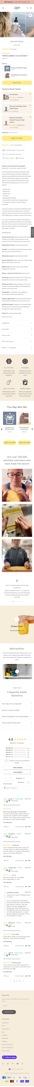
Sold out (17, 82)
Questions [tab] (19, 778)
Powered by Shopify (24, 1073)
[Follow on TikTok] (22, 1064)
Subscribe (9, 1012)
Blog (3, 1032)
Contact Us (5, 1023)
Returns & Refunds (7, 1044)
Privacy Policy (6, 1051)
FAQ (3, 1026)
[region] (17, 589)
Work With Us (6, 1029)
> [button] (23, 981)
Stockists (4, 1035)
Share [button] (7, 827)
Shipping (4, 1041)
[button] (26, 827)
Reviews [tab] (6, 778)
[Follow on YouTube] (18, 1064)
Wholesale (5, 1038)
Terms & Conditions (7, 1047)
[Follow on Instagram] (8, 1064)
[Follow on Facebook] (3, 1064)
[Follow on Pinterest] (13, 1064)
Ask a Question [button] (18, 772)
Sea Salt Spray (7, 822)
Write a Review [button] (17, 767)
